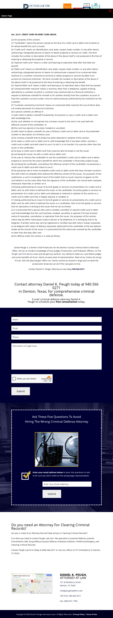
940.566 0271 (75, 595)
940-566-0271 (78, 269)
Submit (21, 391)
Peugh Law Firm (19, 254)
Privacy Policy (78, 614)
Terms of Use (91, 614)
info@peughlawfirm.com (71, 590)
